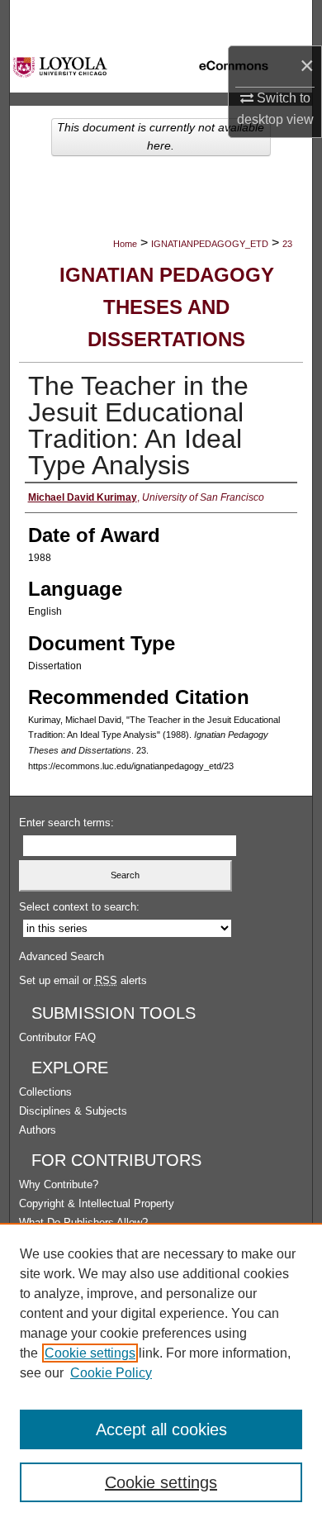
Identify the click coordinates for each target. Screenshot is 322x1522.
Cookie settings (90, 1353)
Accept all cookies (161, 1429)
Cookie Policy (111, 1373)
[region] (161, 1372)
